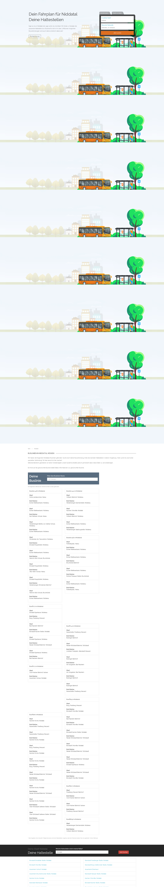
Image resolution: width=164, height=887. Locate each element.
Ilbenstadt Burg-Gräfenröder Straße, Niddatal (98, 865)
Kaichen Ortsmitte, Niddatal (93, 878)
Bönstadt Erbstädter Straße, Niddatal (40, 860)
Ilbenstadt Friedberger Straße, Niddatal (96, 860)
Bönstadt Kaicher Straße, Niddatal (95, 882)
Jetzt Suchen (124, 852)
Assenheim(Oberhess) (91, 869)
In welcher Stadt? (106, 18)
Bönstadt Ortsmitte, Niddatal (38, 865)
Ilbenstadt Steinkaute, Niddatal (38, 882)
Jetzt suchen (117, 33)
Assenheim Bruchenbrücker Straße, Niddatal (42, 874)
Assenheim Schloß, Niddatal (38, 869)
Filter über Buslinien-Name (56, 476)
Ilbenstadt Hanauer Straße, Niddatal (95, 874)
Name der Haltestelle (107, 25)
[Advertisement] (45, 698)
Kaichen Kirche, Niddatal (36, 878)
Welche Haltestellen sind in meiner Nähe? (69, 849)
